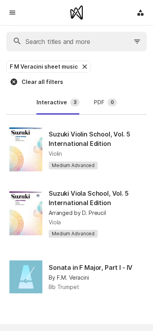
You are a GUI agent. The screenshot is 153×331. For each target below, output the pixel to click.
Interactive (56, 102)
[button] (84, 67)
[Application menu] (140, 12)
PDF (104, 102)
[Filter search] (137, 41)
